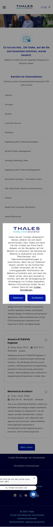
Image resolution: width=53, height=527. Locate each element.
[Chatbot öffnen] (33, 494)
